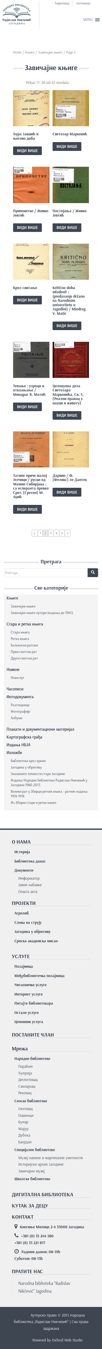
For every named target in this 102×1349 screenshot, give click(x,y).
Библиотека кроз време (28, 761)
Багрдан (25, 1142)
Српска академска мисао (36, 941)
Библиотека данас (30, 861)
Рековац (25, 1093)
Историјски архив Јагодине (41, 1164)
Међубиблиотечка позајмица (39, 975)
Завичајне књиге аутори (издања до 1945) (42, 613)
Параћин (25, 1066)
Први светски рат (24, 652)
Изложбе (14, 752)
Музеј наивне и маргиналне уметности (50, 1158)
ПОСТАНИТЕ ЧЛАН (33, 1035)
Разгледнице (20, 705)
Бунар (23, 1122)
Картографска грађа (24, 736)
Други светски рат (24, 658)
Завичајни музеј (31, 1171)
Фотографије (20, 711)
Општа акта (27, 891)
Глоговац (25, 1108)
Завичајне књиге (23, 606)
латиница (83, 3)
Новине (13, 669)
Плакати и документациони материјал (40, 729)
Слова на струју (28, 922)
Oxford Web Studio (67, 1340)
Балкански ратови (24, 645)
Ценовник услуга (28, 1021)
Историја (22, 852)
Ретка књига (20, 639)
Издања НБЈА (18, 744)
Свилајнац (26, 1086)
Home (17, 52)
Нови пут (17, 678)
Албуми (16, 718)
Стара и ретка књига (25, 624)
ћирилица (62, 3)
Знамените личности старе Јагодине (38, 774)
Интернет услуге (28, 994)
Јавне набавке (30, 885)
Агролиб (21, 913)
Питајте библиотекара (33, 1003)
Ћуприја (25, 1073)
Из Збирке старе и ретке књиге (33, 802)
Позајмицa (23, 966)
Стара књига (20, 632)
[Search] (93, 572)
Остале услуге (26, 1012)
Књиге (30, 52)
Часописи (15, 688)
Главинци (25, 1115)
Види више (27, 150)
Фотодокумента (20, 696)
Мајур (23, 1128)
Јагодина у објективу (26, 767)
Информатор (29, 878)
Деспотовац (28, 1079)
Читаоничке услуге (30, 985)
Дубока (24, 1135)
